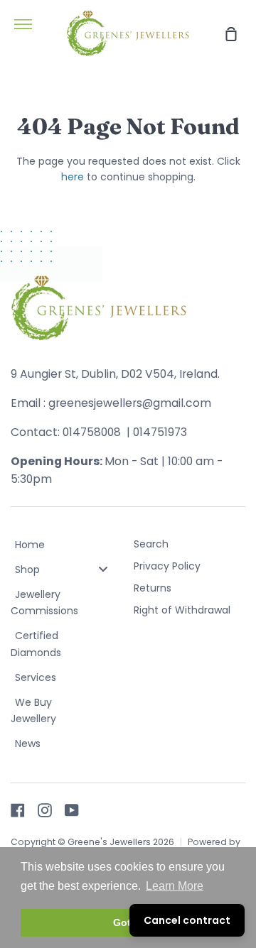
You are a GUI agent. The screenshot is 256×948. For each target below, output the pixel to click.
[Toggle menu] (103, 569)
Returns (152, 588)
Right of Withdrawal (182, 610)
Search (151, 544)
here (72, 177)
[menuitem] (67, 545)
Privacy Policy (167, 566)
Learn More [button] (174, 886)
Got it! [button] (128, 922)
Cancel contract (187, 920)
